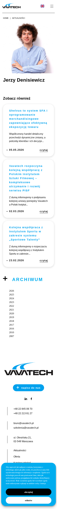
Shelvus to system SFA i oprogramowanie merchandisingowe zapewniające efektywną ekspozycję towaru (28, 118)
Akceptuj (28, 492)
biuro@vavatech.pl (24, 423)
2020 (11, 313)
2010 (11, 332)
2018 (11, 321)
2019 (11, 317)
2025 (11, 294)
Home (6, 18)
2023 (11, 302)
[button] (52, 6)
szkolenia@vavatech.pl (26, 427)
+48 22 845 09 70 (23, 409)
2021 (11, 309)
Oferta (17, 456)
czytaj (44, 150)
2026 (11, 290)
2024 (11, 298)
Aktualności (18, 18)
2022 (11, 306)
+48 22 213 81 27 (23, 413)
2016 (11, 328)
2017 (11, 325)
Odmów (28, 500)
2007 (11, 336)
